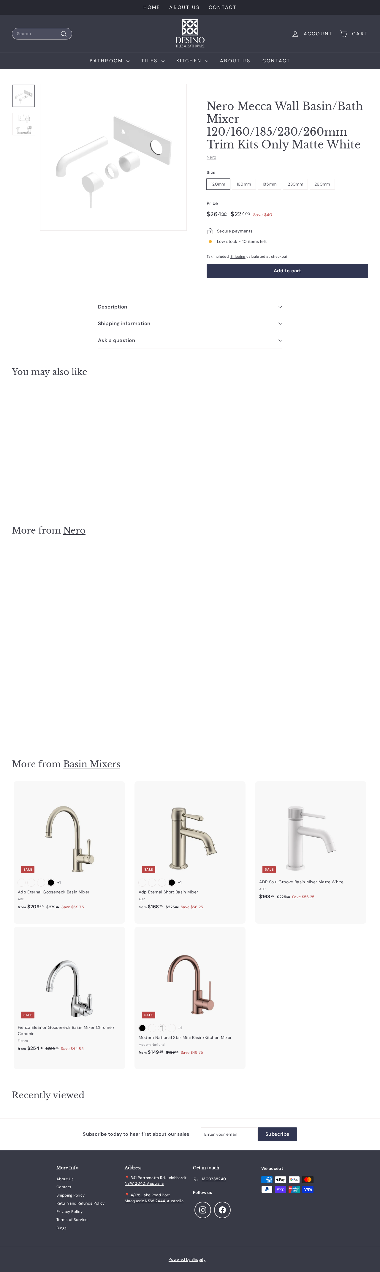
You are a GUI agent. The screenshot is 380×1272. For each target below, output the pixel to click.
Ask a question (116, 340)
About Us (184, 7)
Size (211, 172)
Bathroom (107, 61)
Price (212, 203)
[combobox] (42, 33)
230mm (295, 184)
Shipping (238, 256)
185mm (269, 184)
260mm (322, 184)
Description (112, 306)
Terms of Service (72, 1219)
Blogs (61, 1227)
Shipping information (124, 323)
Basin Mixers (91, 764)
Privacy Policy (69, 1211)
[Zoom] (113, 157)
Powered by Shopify (187, 1259)
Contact (223, 7)
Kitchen (190, 61)
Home (152, 7)
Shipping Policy (70, 1195)
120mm (218, 184)
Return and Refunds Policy (80, 1203)
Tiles (150, 61)
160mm (244, 184)
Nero (211, 157)
